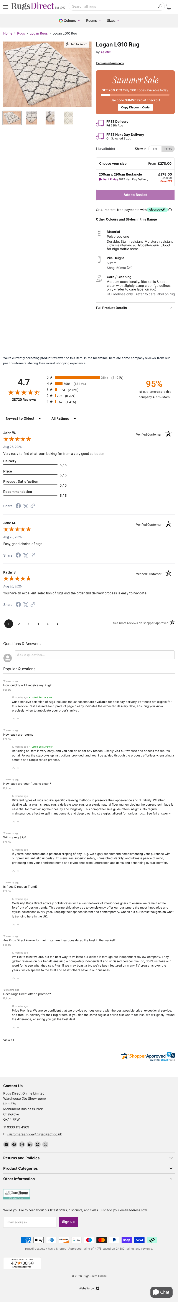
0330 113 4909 (18, 1127)
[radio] (89, 377)
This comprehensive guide (102, 809)
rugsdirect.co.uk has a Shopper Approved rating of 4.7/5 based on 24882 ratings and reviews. (89, 1248)
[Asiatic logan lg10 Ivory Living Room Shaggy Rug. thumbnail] (12, 118)
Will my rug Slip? (14, 837)
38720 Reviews (28, 400)
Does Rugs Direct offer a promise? (27, 994)
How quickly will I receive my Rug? (27, 685)
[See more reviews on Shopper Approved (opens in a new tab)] (32, 506)
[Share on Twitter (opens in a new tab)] (25, 506)
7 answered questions (110, 63)
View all (8, 1040)
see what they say (40, 965)
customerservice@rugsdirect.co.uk (34, 1134)
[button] (13, 719)
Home (7, 33)
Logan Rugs (39, 33)
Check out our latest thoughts (141, 912)
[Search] (160, 6)
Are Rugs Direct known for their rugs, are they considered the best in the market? (59, 940)
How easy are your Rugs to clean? (27, 783)
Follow (7, 689)
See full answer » (159, 813)
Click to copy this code (135, 92)
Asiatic (106, 52)
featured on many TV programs (132, 965)
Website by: (87, 1289)
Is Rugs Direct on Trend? (20, 886)
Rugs (21, 33)
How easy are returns (18, 734)
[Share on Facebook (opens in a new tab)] (18, 506)
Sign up (68, 1222)
